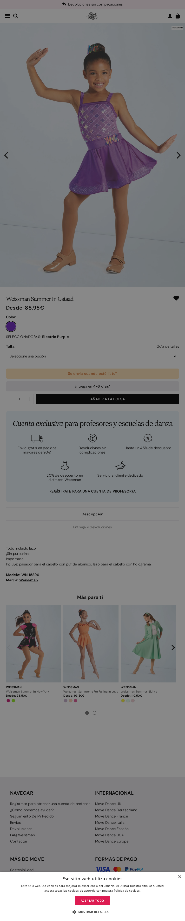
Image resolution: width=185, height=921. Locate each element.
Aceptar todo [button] (92, 901)
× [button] (179, 877)
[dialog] (92, 896)
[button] (92, 912)
